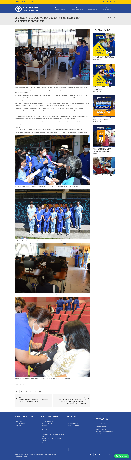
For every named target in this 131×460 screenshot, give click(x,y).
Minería (44, 440)
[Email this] (40, 391)
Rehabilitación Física (47, 423)
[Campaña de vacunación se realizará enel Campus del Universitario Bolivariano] (104, 165)
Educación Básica (46, 430)
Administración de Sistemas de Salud (51, 438)
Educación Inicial (46, 432)
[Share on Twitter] (21, 391)
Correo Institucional (73, 423)
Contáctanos (19, 427)
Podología (44, 425)
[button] (121, 456)
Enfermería (44, 427)
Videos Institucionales (73, 425)
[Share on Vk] (35, 391)
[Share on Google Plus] (26, 391)
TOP (66, 449)
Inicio (60, 8)
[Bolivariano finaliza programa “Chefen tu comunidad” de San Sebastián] (104, 106)
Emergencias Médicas (47, 421)
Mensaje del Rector (20, 423)
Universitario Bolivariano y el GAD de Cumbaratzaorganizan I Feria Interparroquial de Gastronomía (103, 149)
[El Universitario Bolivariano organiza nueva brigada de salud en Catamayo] (104, 44)
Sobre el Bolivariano (107, 8)
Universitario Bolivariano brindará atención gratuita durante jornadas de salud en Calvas (103, 88)
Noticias (38, 1)
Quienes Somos (20, 421)
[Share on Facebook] (16, 391)
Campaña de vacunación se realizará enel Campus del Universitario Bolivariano (104, 175)
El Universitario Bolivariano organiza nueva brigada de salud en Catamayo (103, 57)
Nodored (24, 456)
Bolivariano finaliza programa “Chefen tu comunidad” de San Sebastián (104, 118)
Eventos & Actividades (76, 8)
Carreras (92, 8)
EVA (32, 1)
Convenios (18, 425)
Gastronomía (45, 442)
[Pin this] (30, 391)
